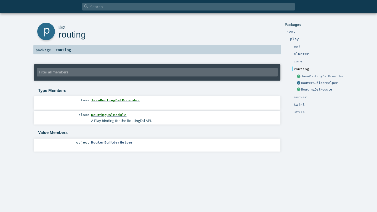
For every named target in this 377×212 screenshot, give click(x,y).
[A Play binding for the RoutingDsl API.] (298, 90)
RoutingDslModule (316, 89)
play (62, 27)
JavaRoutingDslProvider (322, 76)
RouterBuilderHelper (319, 83)
